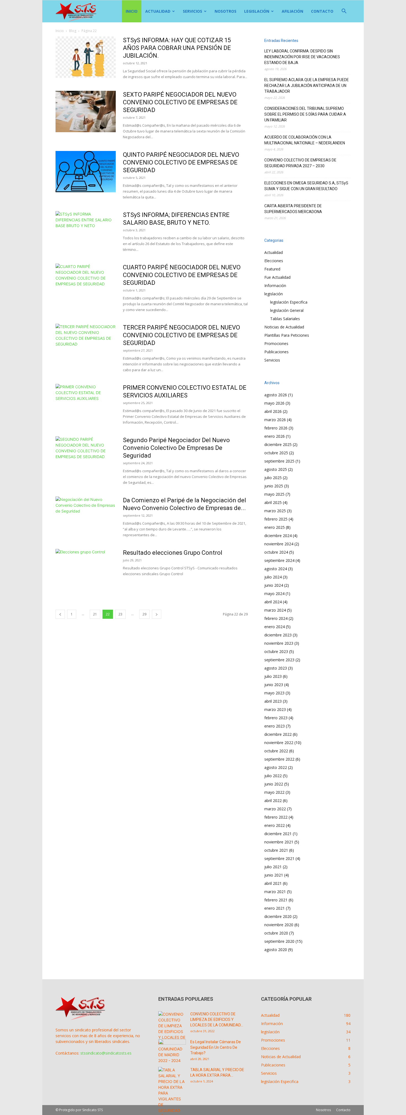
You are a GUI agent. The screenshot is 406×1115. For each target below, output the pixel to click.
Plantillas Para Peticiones (286, 335)
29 (144, 614)
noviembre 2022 (278, 742)
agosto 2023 (275, 668)
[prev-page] (60, 614)
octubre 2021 (276, 850)
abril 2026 (273, 411)
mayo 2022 (274, 792)
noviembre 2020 (278, 924)
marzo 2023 (275, 709)
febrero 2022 (276, 817)
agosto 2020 (275, 949)
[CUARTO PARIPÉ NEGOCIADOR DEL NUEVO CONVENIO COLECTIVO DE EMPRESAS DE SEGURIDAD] (86, 284)
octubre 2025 (276, 452)
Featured (272, 269)
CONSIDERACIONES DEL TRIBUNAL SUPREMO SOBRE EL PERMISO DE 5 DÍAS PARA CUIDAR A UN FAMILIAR (305, 114)
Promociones (276, 343)
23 (120, 614)
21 (95, 614)
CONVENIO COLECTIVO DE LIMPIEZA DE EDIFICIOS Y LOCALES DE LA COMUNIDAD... (216, 1019)
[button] (343, 11)
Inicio (132, 11)
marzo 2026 (275, 419)
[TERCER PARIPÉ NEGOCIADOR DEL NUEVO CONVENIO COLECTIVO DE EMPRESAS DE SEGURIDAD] (86, 344)
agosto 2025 (275, 469)
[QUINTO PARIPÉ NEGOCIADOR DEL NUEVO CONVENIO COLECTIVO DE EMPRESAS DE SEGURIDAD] (86, 171)
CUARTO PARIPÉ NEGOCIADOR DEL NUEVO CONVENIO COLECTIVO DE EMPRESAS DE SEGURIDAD (182, 275)
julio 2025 (273, 477)
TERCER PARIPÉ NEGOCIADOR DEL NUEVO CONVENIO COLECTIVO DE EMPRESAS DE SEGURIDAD (181, 335)
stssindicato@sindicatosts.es (105, 1053)
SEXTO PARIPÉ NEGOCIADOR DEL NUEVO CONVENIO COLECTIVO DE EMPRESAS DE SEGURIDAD (180, 102)
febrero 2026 (276, 428)
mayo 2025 (274, 494)
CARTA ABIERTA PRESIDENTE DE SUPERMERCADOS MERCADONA (293, 209)
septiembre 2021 (279, 858)
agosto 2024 (275, 568)
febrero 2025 (276, 519)
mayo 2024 (274, 593)
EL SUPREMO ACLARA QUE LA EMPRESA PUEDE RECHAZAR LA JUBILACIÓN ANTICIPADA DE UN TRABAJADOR (306, 86)
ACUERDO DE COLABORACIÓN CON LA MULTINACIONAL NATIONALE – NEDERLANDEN (304, 140)
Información (275, 285)
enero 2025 (274, 527)
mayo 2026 (274, 403)
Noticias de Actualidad (284, 327)
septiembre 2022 (279, 759)
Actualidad (157, 11)
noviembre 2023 (278, 643)
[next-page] (156, 614)
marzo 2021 (275, 891)
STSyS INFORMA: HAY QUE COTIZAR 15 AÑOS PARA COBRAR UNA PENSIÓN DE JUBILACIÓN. (177, 48)
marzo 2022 (275, 808)
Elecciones (273, 260)
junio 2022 (273, 784)
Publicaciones (276, 351)
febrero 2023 (276, 717)
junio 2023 (273, 684)
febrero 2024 (276, 618)
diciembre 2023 (278, 635)
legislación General (287, 310)
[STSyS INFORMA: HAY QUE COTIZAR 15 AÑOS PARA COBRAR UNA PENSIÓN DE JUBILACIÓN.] (86, 57)
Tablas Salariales (285, 318)
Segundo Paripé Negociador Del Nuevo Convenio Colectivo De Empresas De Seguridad (176, 448)
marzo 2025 (275, 510)
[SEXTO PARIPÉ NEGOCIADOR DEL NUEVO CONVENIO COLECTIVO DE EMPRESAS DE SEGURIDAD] (86, 111)
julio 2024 (273, 577)
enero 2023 (274, 726)
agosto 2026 (275, 394)
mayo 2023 (274, 692)
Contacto (322, 11)
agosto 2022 (275, 767)
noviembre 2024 (278, 543)
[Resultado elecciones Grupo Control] (86, 569)
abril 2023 (273, 701)
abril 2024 (273, 601)
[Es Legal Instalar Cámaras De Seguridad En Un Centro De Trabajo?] (172, 1048)
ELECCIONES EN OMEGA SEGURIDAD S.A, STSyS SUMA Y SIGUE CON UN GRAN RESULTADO (306, 186)
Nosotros (225, 11)
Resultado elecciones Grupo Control (172, 552)
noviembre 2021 (278, 842)
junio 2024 (273, 585)
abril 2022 (273, 800)
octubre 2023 (276, 651)
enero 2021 (274, 908)
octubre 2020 (276, 933)
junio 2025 (273, 486)
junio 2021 (273, 875)
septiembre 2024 (279, 560)
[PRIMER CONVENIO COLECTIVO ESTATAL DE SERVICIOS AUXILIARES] (86, 404)
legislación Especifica (288, 302)
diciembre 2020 (278, 916)
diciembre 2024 (278, 535)
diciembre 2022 (278, 734)
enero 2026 (274, 436)
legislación (256, 11)
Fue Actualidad (277, 277)
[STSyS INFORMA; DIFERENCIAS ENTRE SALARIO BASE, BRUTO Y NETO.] (86, 232)
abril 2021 (273, 883)
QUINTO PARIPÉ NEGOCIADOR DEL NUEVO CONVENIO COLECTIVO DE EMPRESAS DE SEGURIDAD (181, 162)
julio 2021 (273, 866)
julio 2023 (273, 676)
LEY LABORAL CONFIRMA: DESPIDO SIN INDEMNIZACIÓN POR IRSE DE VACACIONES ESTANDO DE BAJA (302, 57)
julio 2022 (273, 775)
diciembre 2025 (278, 444)
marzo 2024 (275, 610)
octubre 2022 (276, 750)
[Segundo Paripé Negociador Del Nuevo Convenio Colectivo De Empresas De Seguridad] (86, 457)
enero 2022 (274, 825)
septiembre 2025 (279, 461)
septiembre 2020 (279, 941)
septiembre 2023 (279, 659)
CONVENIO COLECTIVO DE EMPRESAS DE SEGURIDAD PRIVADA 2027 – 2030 (300, 163)
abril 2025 (273, 502)
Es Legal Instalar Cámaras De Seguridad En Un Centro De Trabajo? (215, 1047)
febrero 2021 (276, 899)
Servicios (192, 11)
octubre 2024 (276, 552)
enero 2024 (274, 626)
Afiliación (292, 11)
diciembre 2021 (278, 833)
